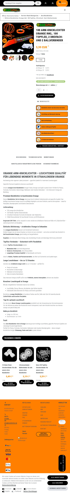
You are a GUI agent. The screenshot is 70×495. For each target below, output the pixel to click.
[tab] (21, 157)
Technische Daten (35, 157)
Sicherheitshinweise (51, 164)
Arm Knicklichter (46, 15)
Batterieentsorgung (29, 426)
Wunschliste (44, 101)
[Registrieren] (52, 3)
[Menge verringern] (47, 90)
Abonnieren (63, 463)
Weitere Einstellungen (30, 491)
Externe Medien (31, 489)
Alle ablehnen (57, 483)
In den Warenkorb (46, 95)
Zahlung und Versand (43, 409)
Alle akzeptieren (57, 477)
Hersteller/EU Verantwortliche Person (26, 164)
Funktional (18, 491)
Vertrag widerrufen (43, 434)
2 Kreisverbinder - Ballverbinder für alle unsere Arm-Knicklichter (25, 369)
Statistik (19, 489)
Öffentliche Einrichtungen (27, 408)
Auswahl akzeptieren (58, 488)
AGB (41, 415)
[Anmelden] (45, 3)
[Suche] (38, 3)
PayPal (7, 491)
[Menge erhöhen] (43, 90)
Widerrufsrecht (46, 422)
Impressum (44, 418)
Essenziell (8, 489)
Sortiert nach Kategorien (29, 15)
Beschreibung (21, 157)
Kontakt (43, 429)
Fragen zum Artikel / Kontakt (53, 146)
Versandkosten (50, 74)
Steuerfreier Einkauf (26, 422)
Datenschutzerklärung (48, 425)
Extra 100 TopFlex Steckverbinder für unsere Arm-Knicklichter (42, 369)
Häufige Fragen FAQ (25, 415)
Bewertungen (49, 157)
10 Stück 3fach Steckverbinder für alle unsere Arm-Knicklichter (9, 369)
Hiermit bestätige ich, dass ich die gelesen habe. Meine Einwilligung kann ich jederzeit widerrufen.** (64, 438)
